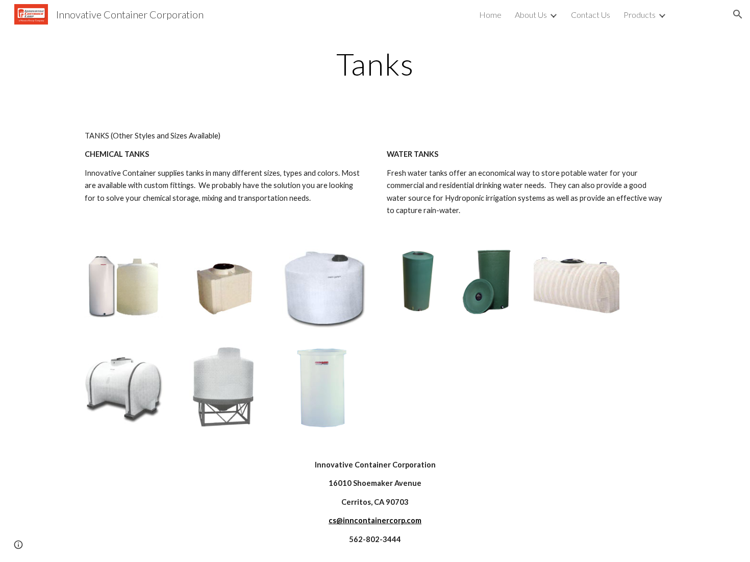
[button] (738, 14)
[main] (375, 64)
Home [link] (490, 14)
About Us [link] (531, 14)
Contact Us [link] (590, 14)
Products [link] (639, 14)
